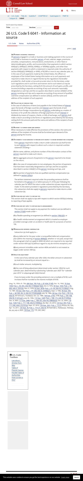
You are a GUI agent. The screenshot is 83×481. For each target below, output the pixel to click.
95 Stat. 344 (20, 291)
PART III (65, 16)
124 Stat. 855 (61, 303)
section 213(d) (19, 211)
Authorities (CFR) (33, 43)
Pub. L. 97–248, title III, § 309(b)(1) (38, 291)
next (74, 48)
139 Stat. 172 (29, 310)
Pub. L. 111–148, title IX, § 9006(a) (29, 303)
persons (16, 57)
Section (32, 27)
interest (68, 105)
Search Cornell (73, 4)
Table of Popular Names (18, 369)
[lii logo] (14, 10)
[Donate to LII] (62, 10)
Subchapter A (55, 16)
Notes (21, 43)
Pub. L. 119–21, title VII (37, 308)
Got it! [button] (76, 477)
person (40, 59)
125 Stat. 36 (24, 308)
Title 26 (24, 16)
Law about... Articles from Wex (17, 363)
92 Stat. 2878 (39, 288)
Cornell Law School (22, 3)
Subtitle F (32, 16)
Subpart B (13, 18)
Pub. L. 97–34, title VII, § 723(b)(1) (57, 288)
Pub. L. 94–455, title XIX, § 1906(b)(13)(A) (28, 286)
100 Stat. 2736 (49, 296)
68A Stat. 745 (31, 283)
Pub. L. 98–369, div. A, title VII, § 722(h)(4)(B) (25, 293)
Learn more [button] (65, 477)
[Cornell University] (9, 3)
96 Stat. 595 (66, 291)
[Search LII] (67, 10)
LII (8, 16)
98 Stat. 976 (56, 293)
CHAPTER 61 (43, 16)
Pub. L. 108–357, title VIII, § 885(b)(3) (43, 300)
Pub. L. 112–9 (56, 305)
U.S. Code (15, 16)
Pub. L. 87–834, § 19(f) (45, 283)
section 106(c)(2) (58, 215)
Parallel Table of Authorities (18, 374)
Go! (56, 27)
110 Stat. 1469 (39, 298)
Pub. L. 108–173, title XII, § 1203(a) (58, 298)
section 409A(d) (40, 239)
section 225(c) (26, 175)
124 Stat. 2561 (45, 305)
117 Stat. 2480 (24, 300)
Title (8, 27)
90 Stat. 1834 (58, 286)
